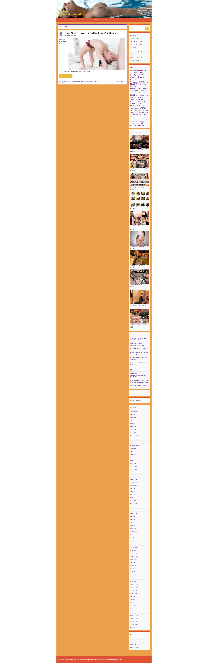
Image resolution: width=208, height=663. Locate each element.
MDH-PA (80, 20)
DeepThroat (138, 88)
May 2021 (132, 537)
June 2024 (133, 491)
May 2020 (132, 568)
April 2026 (132, 423)
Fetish (139, 95)
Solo (132, 123)
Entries (133, 641)
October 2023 (133, 513)
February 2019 (134, 609)
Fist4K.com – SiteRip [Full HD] (139, 385)
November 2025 (134, 439)
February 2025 (134, 466)
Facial (67, 81)
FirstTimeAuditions (75, 81)
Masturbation (137, 106)
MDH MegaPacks (134, 44)
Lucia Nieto (86, 81)
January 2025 (133, 470)
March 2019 (133, 605)
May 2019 (132, 602)
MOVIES (88, 20)
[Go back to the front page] (104, 9)
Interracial (135, 101)
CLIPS (65, 20)
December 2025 (134, 436)
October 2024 (133, 479)
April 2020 (132, 571)
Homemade (141, 99)
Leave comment (121, 81)
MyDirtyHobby (135, 110)
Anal (136, 72)
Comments (134, 644)
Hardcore (133, 99)
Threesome (141, 125)
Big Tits (139, 75)
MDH (135, 108)
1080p (132, 70)
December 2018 (134, 615)
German (133, 97)
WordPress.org (134, 647)
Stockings (139, 123)
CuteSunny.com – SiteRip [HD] (139, 348)
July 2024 (132, 488)
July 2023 (132, 516)
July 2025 (132, 451)
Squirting (99, 81)
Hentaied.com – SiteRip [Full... (137, 149)
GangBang (145, 95)
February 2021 (134, 547)
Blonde (133, 77)
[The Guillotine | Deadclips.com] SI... (139, 206)
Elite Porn (63, 11)
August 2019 (133, 593)
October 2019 (133, 590)
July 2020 (132, 562)
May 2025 (132, 457)
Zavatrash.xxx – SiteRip (136, 265)
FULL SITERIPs (134, 41)
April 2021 (132, 541)
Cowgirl (140, 79)
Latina (81, 81)
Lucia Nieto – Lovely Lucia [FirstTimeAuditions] (90, 32)
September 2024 (134, 482)
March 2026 (133, 426)
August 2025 (133, 448)
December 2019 (134, 584)
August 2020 (133, 559)
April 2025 (132, 460)
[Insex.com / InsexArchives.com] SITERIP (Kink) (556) (138, 375)
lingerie (137, 103)
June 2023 (133, 519)
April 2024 (132, 497)
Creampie (136, 82)
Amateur (140, 70)
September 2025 (134, 445)
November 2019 (134, 587)
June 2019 (133, 599)
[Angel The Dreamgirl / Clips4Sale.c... (139, 168)
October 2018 (133, 621)
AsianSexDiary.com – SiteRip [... (138, 187)
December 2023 (134, 507)
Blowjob (137, 78)
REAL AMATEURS (134, 57)
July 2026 (132, 414)
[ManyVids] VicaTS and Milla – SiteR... (139, 246)
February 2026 (134, 429)
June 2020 (133, 565)
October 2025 (133, 442)
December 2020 (134, 553)
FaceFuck (63, 81)
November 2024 (134, 476)
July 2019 (132, 596)
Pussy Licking (138, 116)
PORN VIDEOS (72, 35)
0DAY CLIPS (133, 38)
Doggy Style (138, 90)
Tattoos (61, 82)
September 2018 (134, 624)
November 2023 (134, 510)
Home (59, 20)
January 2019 (133, 612)
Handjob (141, 97)
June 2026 (133, 417)
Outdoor (139, 114)
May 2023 (132, 522)
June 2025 (133, 454)
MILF (142, 108)
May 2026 (132, 420)
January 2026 (133, 432)
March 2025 (133, 463)
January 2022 (133, 531)
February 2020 (134, 578)
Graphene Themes (69, 661)
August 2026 (133, 411)
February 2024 (134, 504)
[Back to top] (204, 659)
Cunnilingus (138, 86)
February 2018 (134, 627)
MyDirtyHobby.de (138, 112)
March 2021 (133, 544)
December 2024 (134, 473)
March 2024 (133, 500)
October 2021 (133, 534)
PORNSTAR (133, 54)
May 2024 (132, 494)
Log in (131, 638)
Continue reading (65, 76)
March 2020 (133, 575)
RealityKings (93, 81)
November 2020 (134, 556)
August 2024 (133, 485)
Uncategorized (134, 60)
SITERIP (135, 121)
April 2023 (132, 525)
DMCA (105, 20)
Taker (67, 35)
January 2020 (133, 581)
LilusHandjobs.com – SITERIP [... (138, 305)
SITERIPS (72, 20)
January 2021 (133, 550)
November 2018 (134, 618)
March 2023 (133, 528)
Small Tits (143, 121)
